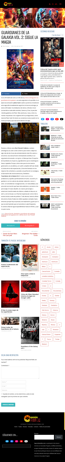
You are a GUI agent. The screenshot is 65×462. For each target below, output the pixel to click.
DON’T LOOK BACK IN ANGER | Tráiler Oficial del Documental (57, 128)
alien (53, 252)
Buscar (36, 433)
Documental (45, 291)
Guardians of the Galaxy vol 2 (29, 347)
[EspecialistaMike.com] (8, 5)
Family (44, 300)
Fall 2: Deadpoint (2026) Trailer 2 (55, 146)
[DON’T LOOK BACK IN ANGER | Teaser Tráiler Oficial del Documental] (45, 205)
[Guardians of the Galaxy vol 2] (30, 330)
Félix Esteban (6, 46)
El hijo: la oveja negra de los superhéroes (9, 311)
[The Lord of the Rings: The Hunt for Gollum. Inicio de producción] (45, 180)
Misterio (44, 320)
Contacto (36, 426)
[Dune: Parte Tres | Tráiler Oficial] (45, 197)
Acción (45, 80)
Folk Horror (45, 310)
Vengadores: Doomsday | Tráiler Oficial (56, 164)
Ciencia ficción (46, 271)
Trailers (20, 426)
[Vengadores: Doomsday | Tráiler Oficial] (45, 164)
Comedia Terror (46, 281)
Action (56, 247)
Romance (55, 329)
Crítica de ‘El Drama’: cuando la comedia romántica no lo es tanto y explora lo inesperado (50, 103)
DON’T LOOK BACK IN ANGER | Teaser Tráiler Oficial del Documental (57, 206)
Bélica (43, 266)
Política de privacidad (44, 426)
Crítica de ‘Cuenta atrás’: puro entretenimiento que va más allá (51, 70)
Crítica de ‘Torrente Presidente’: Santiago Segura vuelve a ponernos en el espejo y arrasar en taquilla (51, 111)
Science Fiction (46, 334)
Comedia (56, 271)
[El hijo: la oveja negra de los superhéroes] (10, 294)
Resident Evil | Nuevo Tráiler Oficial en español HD (57, 155)
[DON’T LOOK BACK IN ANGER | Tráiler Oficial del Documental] (45, 128)
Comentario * (5, 365)
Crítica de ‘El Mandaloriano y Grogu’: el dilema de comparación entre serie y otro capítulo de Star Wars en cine (51, 95)
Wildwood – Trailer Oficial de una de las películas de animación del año (57, 138)
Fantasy (52, 300)
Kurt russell (31, 215)
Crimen (44, 286)
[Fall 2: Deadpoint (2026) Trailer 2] (45, 147)
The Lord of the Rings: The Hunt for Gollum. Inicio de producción (57, 180)
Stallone (3, 216)
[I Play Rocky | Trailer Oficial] (45, 172)
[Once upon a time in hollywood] (30, 257)
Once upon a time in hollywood (28, 274)
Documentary (57, 291)
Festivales (30, 426)
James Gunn (23, 215)
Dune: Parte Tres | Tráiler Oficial (56, 196)
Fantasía (44, 305)
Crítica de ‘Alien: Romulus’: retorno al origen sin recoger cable (30, 296)
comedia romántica (47, 276)
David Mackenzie (58, 80)
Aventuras (55, 262)
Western (44, 344)
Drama (44, 296)
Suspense (57, 334)
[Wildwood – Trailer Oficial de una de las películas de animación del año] (45, 137)
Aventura (44, 262)
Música (53, 325)
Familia (57, 296)
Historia (55, 310)
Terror (49, 339)
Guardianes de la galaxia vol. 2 (10, 215)
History (44, 315)
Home (15, 426)
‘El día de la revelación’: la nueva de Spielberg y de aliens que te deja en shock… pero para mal (50, 86)
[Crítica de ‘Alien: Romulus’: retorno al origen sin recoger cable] (30, 286)
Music (53, 320)
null (43, 329)
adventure (45, 252)
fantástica (17, 213)
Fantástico (54, 305)
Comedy (58, 281)
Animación (45, 257)
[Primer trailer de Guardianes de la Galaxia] (10, 321)
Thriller (57, 339)
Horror (52, 315)
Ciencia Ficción (9, 213)
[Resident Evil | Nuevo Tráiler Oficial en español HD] (45, 155)
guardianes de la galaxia (27, 213)
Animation (55, 257)
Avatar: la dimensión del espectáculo (9, 265)
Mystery (44, 325)
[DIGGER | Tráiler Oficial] (45, 189)
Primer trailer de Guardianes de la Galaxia (10, 328)
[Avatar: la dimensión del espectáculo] (10, 253)
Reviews (25, 426)
